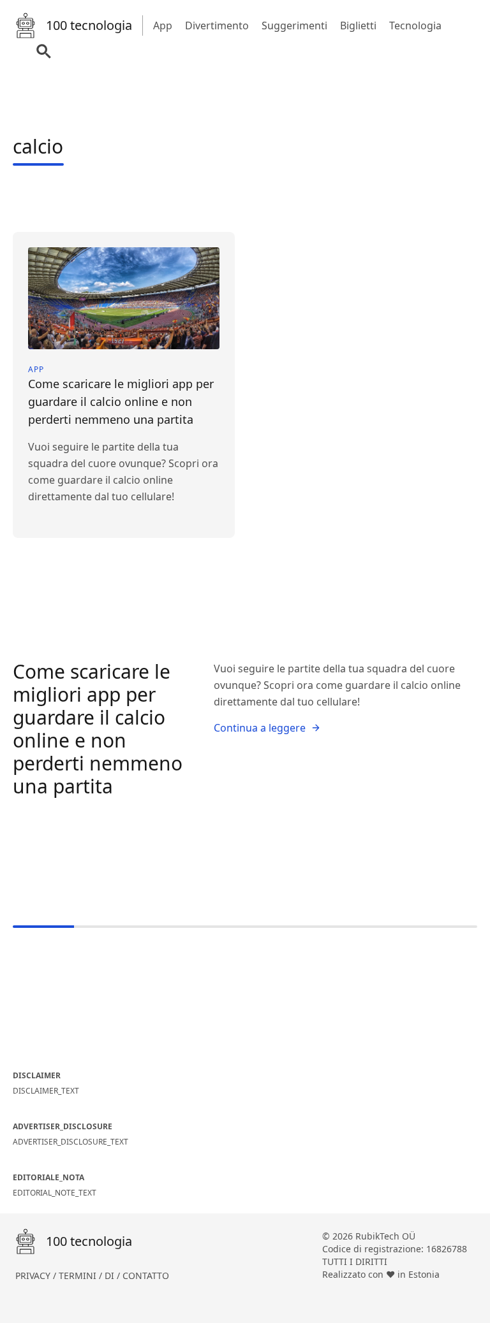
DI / (113, 1275)
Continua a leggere (260, 728)
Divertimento (217, 25)
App (162, 25)
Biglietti (358, 25)
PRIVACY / (37, 1275)
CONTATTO (145, 1275)
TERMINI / (82, 1275)
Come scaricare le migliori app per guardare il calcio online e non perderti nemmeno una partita (97, 728)
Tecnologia (415, 25)
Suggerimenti (294, 25)
